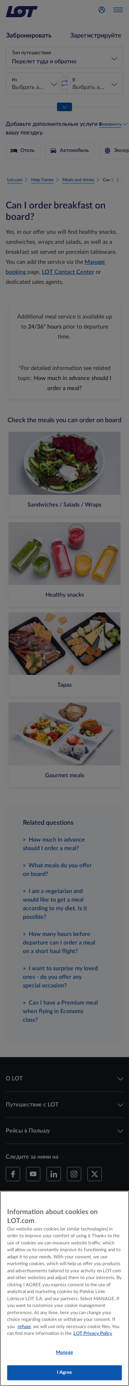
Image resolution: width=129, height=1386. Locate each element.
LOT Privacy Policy (92, 1333)
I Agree (64, 1372)
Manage (64, 1352)
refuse (24, 1327)
